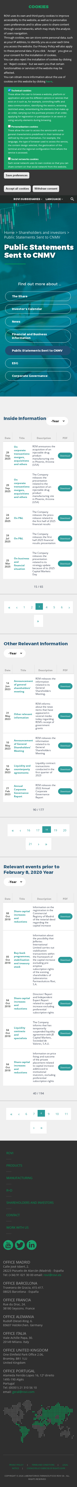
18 (46, 829)
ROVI (9, 1153)
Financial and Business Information (29, 336)
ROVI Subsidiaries (27, 199)
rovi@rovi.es (52, 1275)
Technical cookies (21, 90)
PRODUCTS (14, 1165)
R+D (9, 1190)
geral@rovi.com (23, 1392)
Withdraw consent (45, 188)
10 (57, 1114)
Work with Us (17, 1227)
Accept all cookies (17, 188)
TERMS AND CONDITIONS (43, 1465)
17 (37, 830)
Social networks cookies (24, 159)
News (16, 321)
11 (66, 1114)
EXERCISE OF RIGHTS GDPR (53, 1468)
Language (53, 199)
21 (30, 844)
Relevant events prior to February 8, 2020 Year (32, 869)
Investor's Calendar (27, 309)
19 (55, 830)
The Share (20, 296)
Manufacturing (19, 1178)
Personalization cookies (24, 126)
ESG (15, 363)
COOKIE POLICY (34, 1468)
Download (65, 455)
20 (64, 830)
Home (9, 232)
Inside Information (25, 418)
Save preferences (17, 175)
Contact (13, 1215)
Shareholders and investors (42, 232)
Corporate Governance (30, 376)
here (49, 81)
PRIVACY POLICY (16, 1465)
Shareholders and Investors (30, 1202)
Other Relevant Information (36, 643)
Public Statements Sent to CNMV (37, 350)
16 (28, 830)
